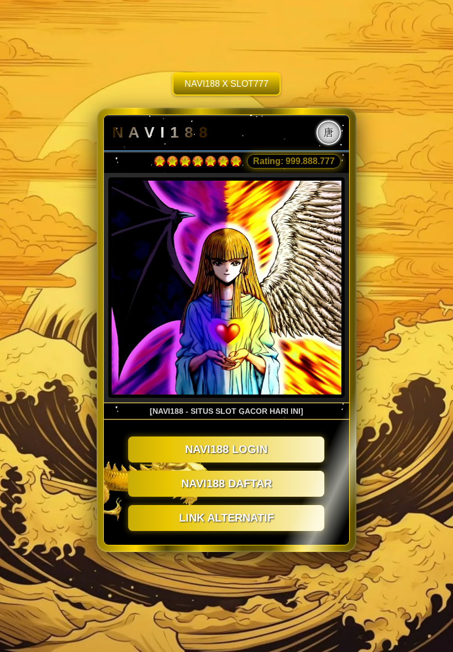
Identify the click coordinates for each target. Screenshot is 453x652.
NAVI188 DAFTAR (226, 483)
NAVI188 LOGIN (226, 449)
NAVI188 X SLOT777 (226, 83)
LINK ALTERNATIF (226, 518)
